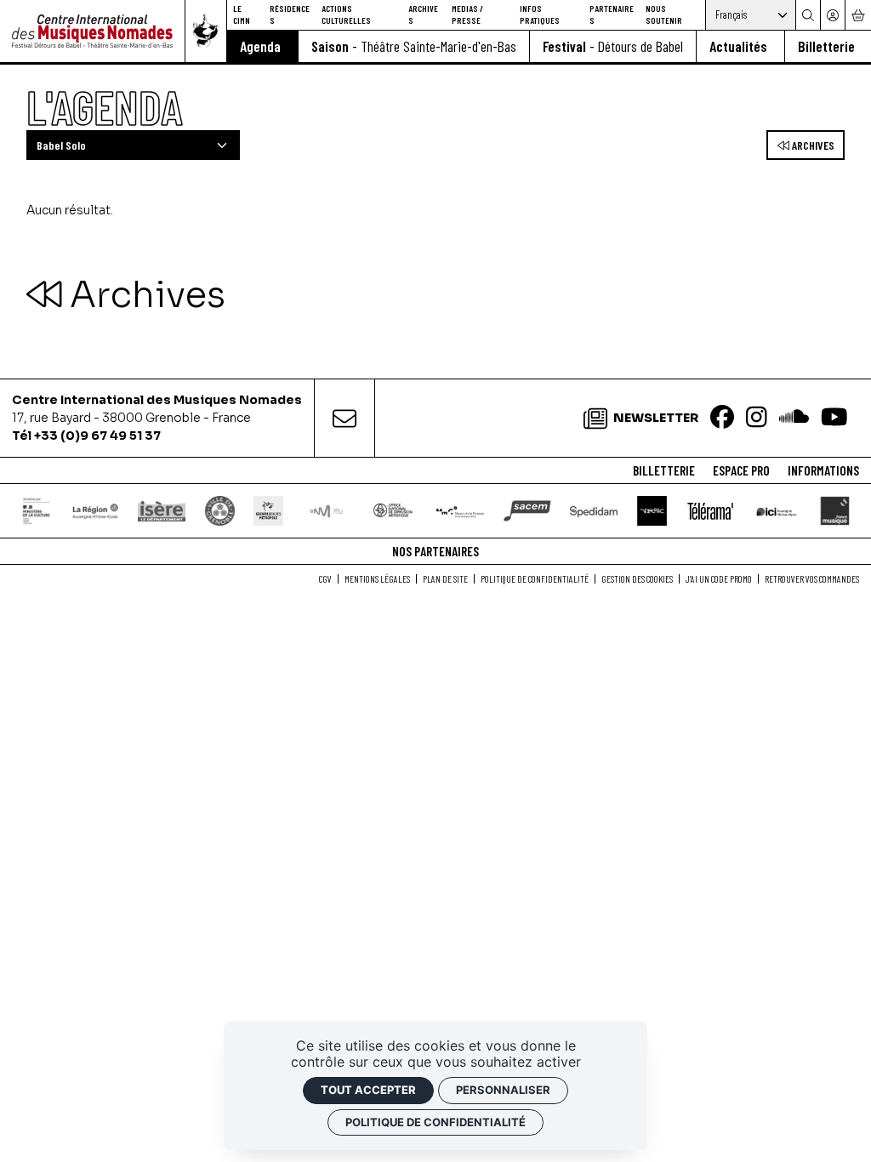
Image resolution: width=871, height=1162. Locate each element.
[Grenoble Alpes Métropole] (269, 511)
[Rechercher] (807, 15)
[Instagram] (756, 418)
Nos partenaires (435, 551)
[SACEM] (527, 511)
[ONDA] (393, 511)
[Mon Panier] (858, 15)
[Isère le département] (162, 511)
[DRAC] (37, 511)
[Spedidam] (594, 511)
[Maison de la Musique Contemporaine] (460, 511)
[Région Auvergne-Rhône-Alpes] (95, 511)
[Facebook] (722, 418)
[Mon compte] (832, 15)
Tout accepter (368, 1089)
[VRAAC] (651, 511)
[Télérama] (710, 510)
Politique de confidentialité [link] (435, 1122)
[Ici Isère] (777, 511)
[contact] (344, 418)
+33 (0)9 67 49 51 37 (97, 435)
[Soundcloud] (794, 418)
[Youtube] (834, 418)
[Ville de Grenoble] (219, 511)
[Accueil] (92, 31)
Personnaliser (503, 1089)
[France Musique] (834, 511)
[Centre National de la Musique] (326, 510)
